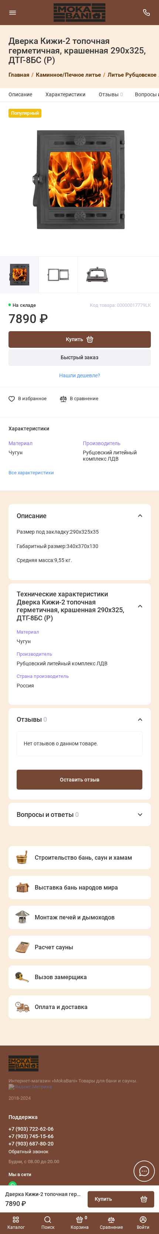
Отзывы (111, 94)
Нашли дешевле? (79, 375)
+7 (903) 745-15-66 (31, 1136)
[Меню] (12, 12)
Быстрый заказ (79, 357)
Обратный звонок (28, 1151)
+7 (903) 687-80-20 (31, 1144)
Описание (20, 94)
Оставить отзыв (79, 780)
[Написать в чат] (144, 1171)
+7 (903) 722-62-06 (31, 1129)
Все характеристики (31, 472)
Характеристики (65, 94)
